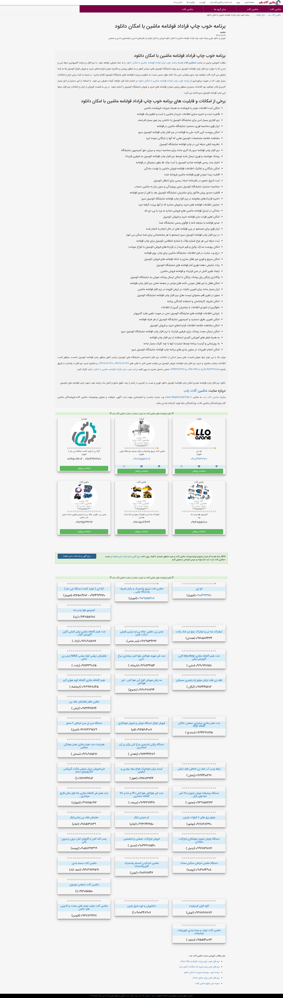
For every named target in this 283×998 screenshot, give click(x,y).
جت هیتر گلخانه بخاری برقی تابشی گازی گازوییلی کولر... (84, 633)
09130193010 (194, 369)
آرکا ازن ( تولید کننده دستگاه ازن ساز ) (84, 589)
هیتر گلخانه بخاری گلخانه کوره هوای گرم (84, 680)
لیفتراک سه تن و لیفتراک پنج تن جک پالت (199, 632)
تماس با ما (177, 2)
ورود (238, 2)
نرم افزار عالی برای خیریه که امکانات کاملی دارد (199, 967)
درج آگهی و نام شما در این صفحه (126, 556)
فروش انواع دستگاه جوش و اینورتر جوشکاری (141, 723)
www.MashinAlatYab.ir (178, 397)
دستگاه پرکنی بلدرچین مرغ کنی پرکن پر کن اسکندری (141, 746)
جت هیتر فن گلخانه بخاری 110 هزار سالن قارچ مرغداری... (84, 794)
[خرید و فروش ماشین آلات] (216, 466)
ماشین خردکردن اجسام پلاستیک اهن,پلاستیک (141, 864)
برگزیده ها (191, 2)
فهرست (202, 2)
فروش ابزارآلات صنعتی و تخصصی (142, 839)
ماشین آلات (276, 9)
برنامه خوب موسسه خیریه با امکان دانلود (202, 972)
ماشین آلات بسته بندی (84, 863)
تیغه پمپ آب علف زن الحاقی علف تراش (199, 769)
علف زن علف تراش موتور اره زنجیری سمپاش (199, 680)
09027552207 (141, 459)
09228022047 (121, 363)
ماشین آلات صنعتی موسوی (84, 885)
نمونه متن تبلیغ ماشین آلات (207, 983)
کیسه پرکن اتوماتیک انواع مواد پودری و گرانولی (141, 770)
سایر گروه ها (220, 9)
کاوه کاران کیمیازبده (199, 906)
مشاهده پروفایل (199, 471)
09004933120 (199, 459)
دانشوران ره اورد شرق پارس (141, 906)
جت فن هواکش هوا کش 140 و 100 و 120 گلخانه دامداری (141, 794)
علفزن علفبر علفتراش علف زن (84, 702)
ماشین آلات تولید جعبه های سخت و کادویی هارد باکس (84, 907)
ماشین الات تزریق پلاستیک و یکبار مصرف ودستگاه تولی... (141, 590)
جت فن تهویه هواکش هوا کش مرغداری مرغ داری (141, 657)
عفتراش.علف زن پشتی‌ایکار (84, 817)
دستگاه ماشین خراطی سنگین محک (199, 863)
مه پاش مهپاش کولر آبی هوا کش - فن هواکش (141, 681)
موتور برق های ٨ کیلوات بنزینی (199, 817)
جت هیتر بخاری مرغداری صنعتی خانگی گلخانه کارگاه (199, 724)
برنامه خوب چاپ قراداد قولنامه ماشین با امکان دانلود (151, 63)
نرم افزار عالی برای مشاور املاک (206, 978)
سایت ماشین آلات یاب (146, 995)
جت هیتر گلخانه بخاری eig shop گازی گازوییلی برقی (199, 657)
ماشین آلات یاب (274, 15)
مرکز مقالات (260, 15)
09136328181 (212, 369)
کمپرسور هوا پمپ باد (84, 610)
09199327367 (177, 369)
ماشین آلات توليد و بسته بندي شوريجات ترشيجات (199, 932)
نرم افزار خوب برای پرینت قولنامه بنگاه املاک (200, 961)
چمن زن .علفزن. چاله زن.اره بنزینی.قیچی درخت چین (141, 633)
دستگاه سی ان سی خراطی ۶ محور (84, 723)
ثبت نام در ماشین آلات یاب (221, 2)
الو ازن (199, 589)
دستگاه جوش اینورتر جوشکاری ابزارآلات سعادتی (198, 840)
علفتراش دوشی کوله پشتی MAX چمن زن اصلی (84, 657)
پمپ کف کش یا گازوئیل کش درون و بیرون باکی (84, 840)
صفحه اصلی (249, 2)
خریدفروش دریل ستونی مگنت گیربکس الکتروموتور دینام (84, 770)
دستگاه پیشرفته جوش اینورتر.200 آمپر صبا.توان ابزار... (199, 794)
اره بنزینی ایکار (141, 817)
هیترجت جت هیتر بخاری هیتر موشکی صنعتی (84, 746)
